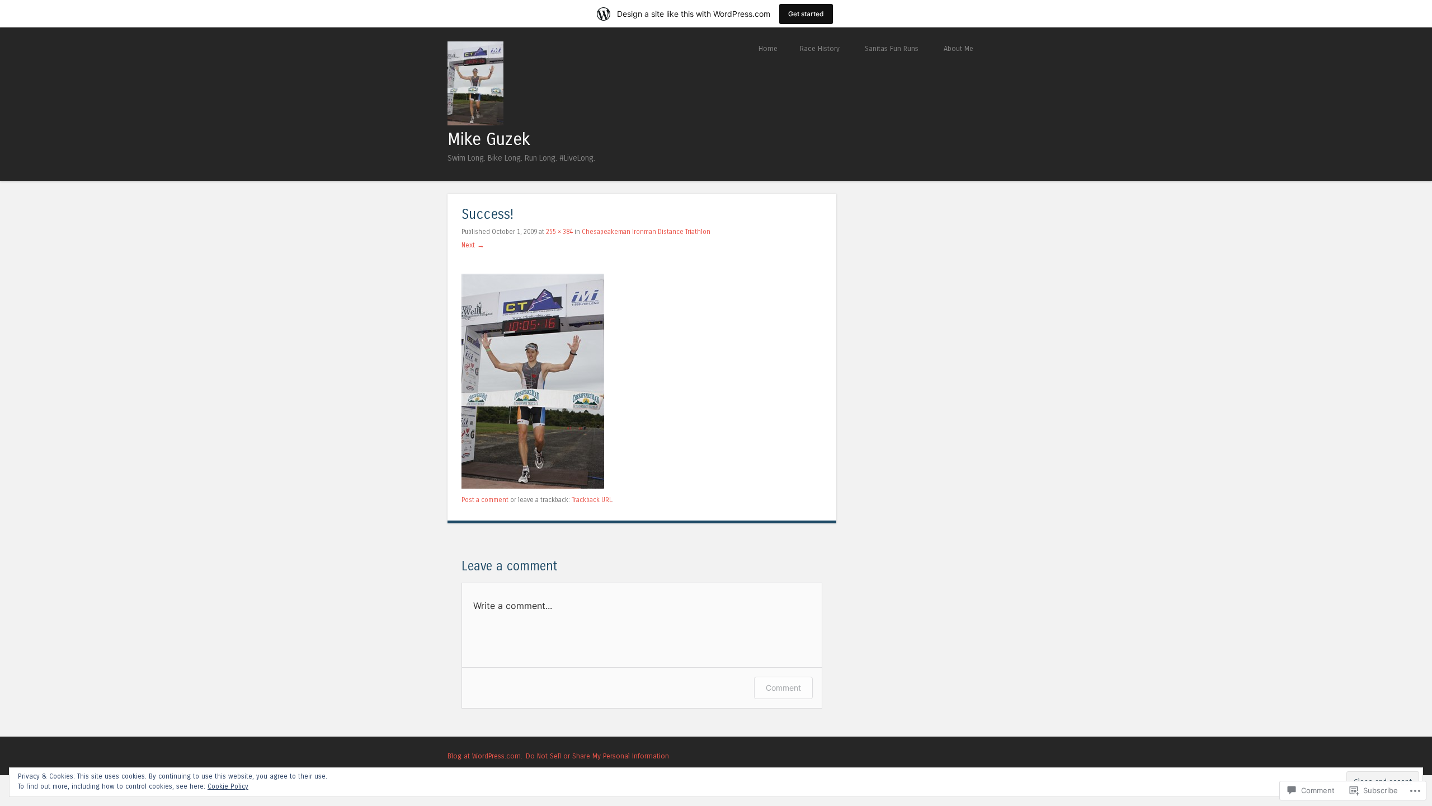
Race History (820, 48)
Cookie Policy (228, 786)
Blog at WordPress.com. (484, 756)
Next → (472, 245)
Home (768, 48)
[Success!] (532, 486)
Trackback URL (592, 500)
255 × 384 (559, 232)
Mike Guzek (488, 139)
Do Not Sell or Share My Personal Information (597, 756)
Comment (783, 687)
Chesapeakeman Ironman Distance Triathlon (646, 232)
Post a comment (484, 500)
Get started (806, 14)
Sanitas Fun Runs (891, 48)
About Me (958, 48)
